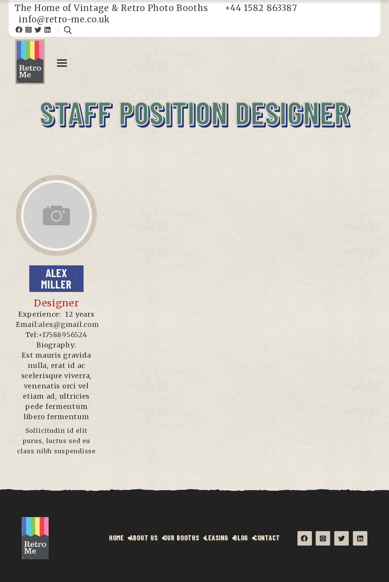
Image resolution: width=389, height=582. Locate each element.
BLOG (241, 537)
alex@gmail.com (68, 324)
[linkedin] (56, 234)
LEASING (216, 537)
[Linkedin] (47, 29)
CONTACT (267, 537)
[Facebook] (19, 29)
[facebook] (53, 209)
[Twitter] (38, 29)
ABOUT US (144, 537)
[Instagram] (28, 29)
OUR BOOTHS (181, 537)
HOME (116, 537)
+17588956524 (62, 334)
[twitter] (53, 222)
